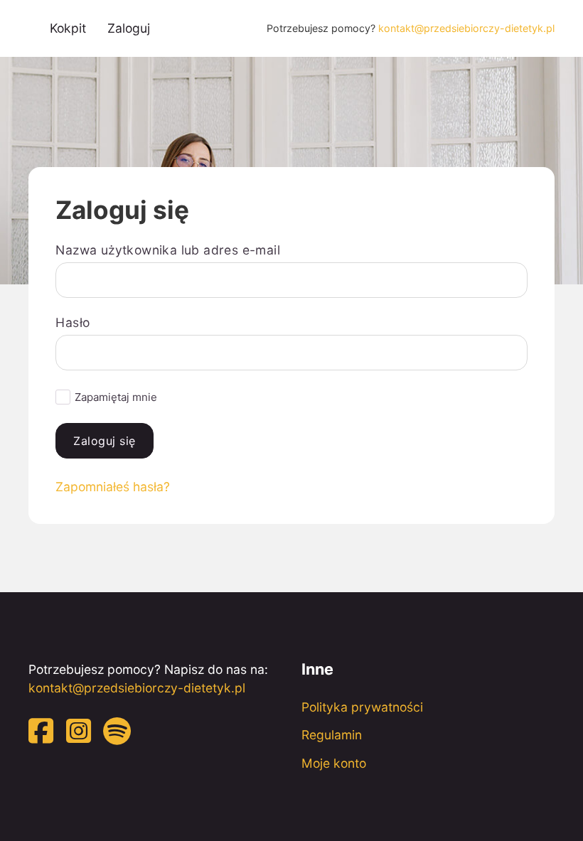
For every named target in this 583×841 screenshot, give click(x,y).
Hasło (72, 322)
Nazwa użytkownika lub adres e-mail (167, 250)
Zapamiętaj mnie (116, 397)
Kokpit (68, 28)
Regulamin (331, 734)
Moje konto (333, 763)
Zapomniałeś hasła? (112, 486)
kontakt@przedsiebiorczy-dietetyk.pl (466, 28)
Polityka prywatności (362, 707)
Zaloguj (128, 28)
